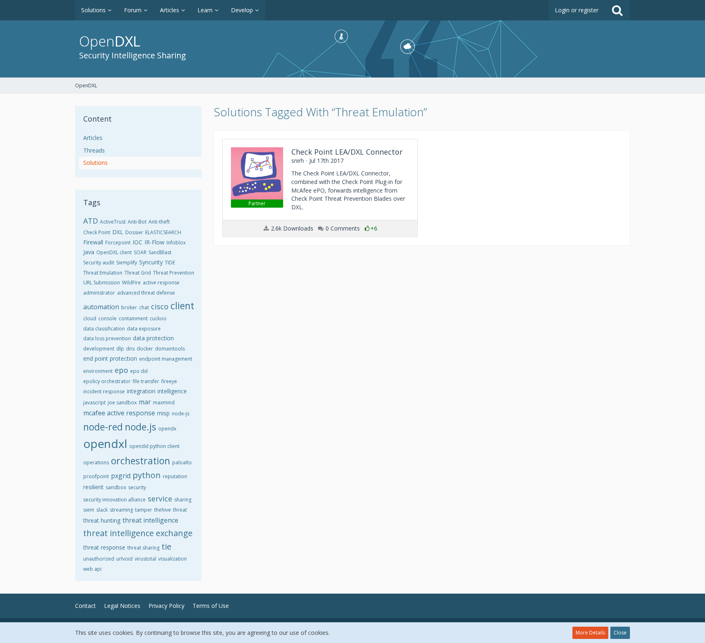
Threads (94, 150)
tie (166, 546)
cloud (89, 318)
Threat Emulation (102, 272)
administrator (99, 292)
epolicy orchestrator (107, 381)
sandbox (116, 487)
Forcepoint (118, 242)
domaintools (170, 348)
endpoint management (165, 358)
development (98, 348)
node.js (140, 426)
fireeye (169, 381)
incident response (104, 391)
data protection (153, 338)
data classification (104, 328)
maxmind (164, 402)
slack (102, 509)
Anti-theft (159, 221)
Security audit (98, 262)
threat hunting (101, 520)
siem (88, 509)
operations (96, 462)
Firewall (93, 242)
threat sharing (143, 547)
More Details (590, 632)
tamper (143, 509)
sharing (182, 499)
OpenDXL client (114, 252)
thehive (162, 509)
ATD (90, 221)
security (137, 487)
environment (98, 371)
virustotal (145, 558)
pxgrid (121, 475)
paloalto (182, 462)
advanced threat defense (146, 292)
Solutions (95, 162)
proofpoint (96, 476)
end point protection (110, 358)
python (147, 475)
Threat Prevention (173, 272)
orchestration (140, 460)
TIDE (170, 262)
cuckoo (158, 318)
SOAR (140, 252)
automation (101, 306)
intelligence (172, 391)
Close (620, 632)
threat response (104, 547)
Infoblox (176, 242)
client (182, 305)
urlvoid (124, 558)
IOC (137, 242)
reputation (175, 476)
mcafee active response (119, 412)
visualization (172, 558)
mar (145, 401)
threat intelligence (150, 520)
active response (161, 282)
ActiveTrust (113, 221)
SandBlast (160, 252)
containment (133, 318)
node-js (180, 413)
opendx (167, 428)
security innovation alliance (114, 499)
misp (163, 413)
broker (129, 307)
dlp (120, 348)
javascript (94, 402)
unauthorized (98, 558)
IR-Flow (154, 242)
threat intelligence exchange (138, 533)
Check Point (96, 232)
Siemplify (126, 262)
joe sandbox (122, 402)
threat (180, 509)
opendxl (105, 443)
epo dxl (139, 371)
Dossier (134, 232)
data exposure (144, 328)
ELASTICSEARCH (163, 232)
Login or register (577, 10)
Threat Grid (137, 272)
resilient (93, 487)
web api (92, 568)
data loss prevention (107, 338)
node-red (103, 426)
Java (88, 252)
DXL (117, 232)
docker (145, 348)
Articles (92, 138)
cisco (159, 306)
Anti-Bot (137, 221)
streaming (121, 509)
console (107, 318)
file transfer (146, 381)
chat (144, 307)
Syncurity (151, 262)
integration (141, 391)
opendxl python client (154, 446)
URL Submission (101, 282)
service (160, 498)
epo (121, 370)
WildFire (131, 282)
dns (130, 348)
